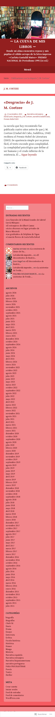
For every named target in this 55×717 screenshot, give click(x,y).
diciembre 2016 (12, 557)
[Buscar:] (17, 208)
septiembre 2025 (13, 313)
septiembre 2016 (13, 566)
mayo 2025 (10, 324)
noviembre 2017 (13, 525)
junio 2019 (10, 471)
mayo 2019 (10, 474)
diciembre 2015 (12, 591)
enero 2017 (11, 554)
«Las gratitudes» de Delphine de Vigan (22, 234)
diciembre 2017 (12, 523)
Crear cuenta (11, 687)
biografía (10, 617)
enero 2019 (11, 485)
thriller (9, 675)
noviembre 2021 (13, 413)
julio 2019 (10, 468)
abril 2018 (10, 511)
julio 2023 (10, 376)
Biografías (10, 620)
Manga (9, 649)
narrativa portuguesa (15, 663)
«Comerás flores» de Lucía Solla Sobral (23, 237)
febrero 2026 (11, 301)
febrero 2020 (11, 448)
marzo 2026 (11, 298)
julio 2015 (10, 606)
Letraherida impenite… (23, 255)
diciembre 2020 (12, 433)
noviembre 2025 (13, 307)
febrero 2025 (11, 333)
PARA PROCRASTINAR (15, 666)
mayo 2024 (10, 356)
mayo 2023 (10, 382)
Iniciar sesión (11, 689)
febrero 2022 (11, 408)
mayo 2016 (10, 577)
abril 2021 (10, 422)
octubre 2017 (11, 528)
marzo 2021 (11, 425)
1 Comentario (12, 185)
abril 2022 (10, 402)
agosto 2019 (11, 465)
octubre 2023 (11, 370)
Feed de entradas (13, 692)
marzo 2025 (11, 330)
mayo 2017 (10, 543)
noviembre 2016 (13, 560)
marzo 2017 (11, 548)
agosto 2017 (11, 534)
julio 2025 (10, 319)
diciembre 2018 (12, 488)
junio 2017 (10, 540)
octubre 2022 (11, 387)
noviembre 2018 (13, 491)
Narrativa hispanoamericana (18, 661)
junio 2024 (10, 353)
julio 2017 (10, 537)
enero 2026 (11, 304)
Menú (27, 69)
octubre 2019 (11, 459)
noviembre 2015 (13, 594)
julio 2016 (10, 571)
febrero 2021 (11, 428)
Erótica (9, 638)
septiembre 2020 (13, 439)
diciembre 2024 (12, 339)
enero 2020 (11, 451)
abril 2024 (10, 359)
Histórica (10, 643)
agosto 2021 (11, 416)
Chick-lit (9, 623)
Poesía (9, 669)
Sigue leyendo (29, 154)
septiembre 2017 (13, 531)
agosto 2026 (11, 293)
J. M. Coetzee (27, 117)
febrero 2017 (11, 551)
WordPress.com (13, 698)
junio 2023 (10, 379)
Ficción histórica (13, 641)
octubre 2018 (11, 494)
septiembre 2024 (13, 344)
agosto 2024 (11, 347)
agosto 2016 (11, 569)
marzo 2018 (11, 514)
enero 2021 (11, 431)
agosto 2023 (11, 373)
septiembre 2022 (13, 390)
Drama (8, 629)
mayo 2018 (10, 508)
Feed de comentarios (15, 695)
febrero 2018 (11, 517)
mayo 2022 (10, 399)
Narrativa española (14, 655)
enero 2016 (11, 589)
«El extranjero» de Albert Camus (20, 226)
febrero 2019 (11, 482)
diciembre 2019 (12, 454)
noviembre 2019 (13, 457)
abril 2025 (10, 327)
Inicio (6, 78)
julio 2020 (10, 445)
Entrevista (10, 635)
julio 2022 (10, 396)
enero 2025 (11, 336)
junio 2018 (10, 505)
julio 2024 (10, 350)
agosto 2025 (11, 316)
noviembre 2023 (13, 367)
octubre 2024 (11, 342)
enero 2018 (11, 520)
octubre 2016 (11, 563)
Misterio (9, 652)
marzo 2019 (11, 479)
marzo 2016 (11, 583)
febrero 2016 (11, 586)
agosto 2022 (11, 393)
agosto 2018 (11, 499)
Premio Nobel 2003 (11, 119)
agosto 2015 (11, 603)
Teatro (9, 672)
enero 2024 (11, 365)
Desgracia (17, 117)
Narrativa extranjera (35, 114)
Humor (9, 646)
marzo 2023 (11, 385)
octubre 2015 (11, 597)
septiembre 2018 (13, 497)
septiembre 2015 (13, 600)
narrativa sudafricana (41, 117)
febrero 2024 (11, 362)
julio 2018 (10, 502)
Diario (8, 626)
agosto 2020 (11, 442)
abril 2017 (10, 546)
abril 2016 (10, 580)
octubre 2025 (11, 310)
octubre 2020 (11, 436)
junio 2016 (10, 574)
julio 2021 (10, 419)
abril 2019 (10, 477)
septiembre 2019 (13, 462)
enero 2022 (11, 410)
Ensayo (9, 632)
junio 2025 (10, 321)
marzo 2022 (11, 405)
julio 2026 (10, 296)
